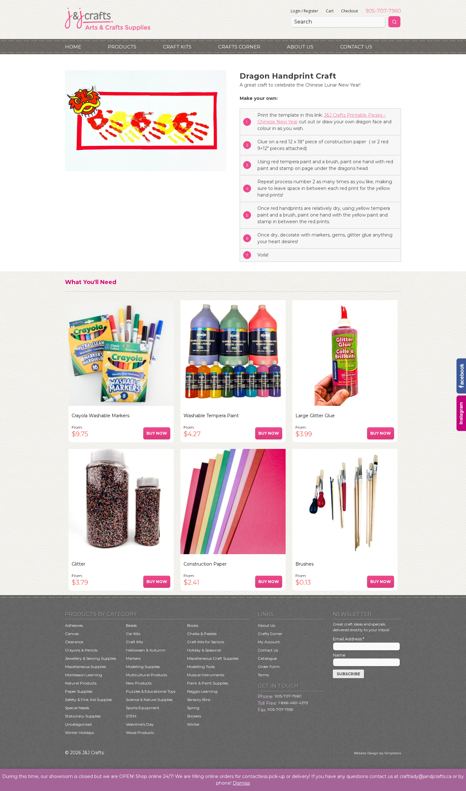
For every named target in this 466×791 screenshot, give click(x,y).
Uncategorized (78, 724)
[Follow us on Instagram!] (461, 429)
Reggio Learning (202, 691)
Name (339, 655)
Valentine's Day (140, 724)
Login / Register (304, 11)
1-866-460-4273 (293, 702)
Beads (131, 625)
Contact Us (356, 47)
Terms (263, 674)
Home (73, 47)
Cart (329, 11)
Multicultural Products (146, 674)
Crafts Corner (239, 47)
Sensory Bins (198, 699)
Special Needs (77, 707)
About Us (300, 47)
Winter (193, 724)
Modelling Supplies (143, 666)
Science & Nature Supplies (149, 699)
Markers (133, 658)
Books (192, 625)
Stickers (194, 716)
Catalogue (267, 658)
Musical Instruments (205, 674)
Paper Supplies (78, 691)
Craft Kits (177, 47)
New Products (139, 683)
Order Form (269, 666)
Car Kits (133, 633)
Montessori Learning (83, 674)
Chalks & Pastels (202, 633)
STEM (131, 716)
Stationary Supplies (82, 716)
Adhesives (74, 625)
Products (122, 47)
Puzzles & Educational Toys (150, 691)
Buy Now (156, 433)
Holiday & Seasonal (204, 650)
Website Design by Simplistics (377, 753)
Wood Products (140, 732)
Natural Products (80, 683)
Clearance (74, 641)
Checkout (349, 11)
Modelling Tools (201, 666)
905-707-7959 (280, 709)
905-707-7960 (383, 11)
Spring (193, 707)
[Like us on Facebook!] (461, 392)
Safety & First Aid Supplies (88, 699)
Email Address (348, 638)
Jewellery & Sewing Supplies (90, 658)
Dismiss (241, 783)
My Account (269, 641)
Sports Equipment (142, 707)
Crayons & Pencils (81, 650)
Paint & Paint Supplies (207, 683)
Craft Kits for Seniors (205, 641)
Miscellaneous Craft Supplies (212, 658)
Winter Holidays (79, 732)
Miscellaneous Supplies (85, 666)
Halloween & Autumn (145, 650)
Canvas (72, 633)
